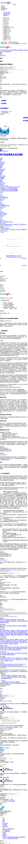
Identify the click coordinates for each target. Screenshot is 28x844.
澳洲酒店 (6, 643)
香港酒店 (2, 639)
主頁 (1, 50)
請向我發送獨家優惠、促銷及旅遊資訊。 (11, 588)
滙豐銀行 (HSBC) (11, 658)
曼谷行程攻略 (17, 653)
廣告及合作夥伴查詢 (5, 619)
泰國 (6, 831)
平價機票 (12, 630)
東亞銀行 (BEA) (20, 659)
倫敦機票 (20, 633)
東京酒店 (22, 639)
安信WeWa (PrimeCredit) (10, 659)
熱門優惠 (15, 50)
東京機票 (4, 632)
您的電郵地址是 (4, 573)
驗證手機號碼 (3, 764)
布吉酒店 (4, 640)
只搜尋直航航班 (5, 112)
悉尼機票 (25, 633)
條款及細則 (12, 801)
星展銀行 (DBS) (19, 658)
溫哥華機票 (19, 634)
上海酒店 (2, 642)
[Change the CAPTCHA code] (18, 720)
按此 (12, 762)
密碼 (1, 696)
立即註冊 (2, 703)
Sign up (6, 615)
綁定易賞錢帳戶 (3, 802)
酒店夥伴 (19, 619)
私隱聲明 (6, 139)
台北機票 (17, 630)
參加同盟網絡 (13, 619)
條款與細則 (13, 621)
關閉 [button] (3, 579)
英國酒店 (11, 643)
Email (1, 608)
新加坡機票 (25, 634)
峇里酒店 (17, 642)
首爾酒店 (17, 639)
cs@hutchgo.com (3, 454)
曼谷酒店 (12, 639)
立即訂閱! (2, 142)
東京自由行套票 (23, 647)
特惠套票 (2, 647)
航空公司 (2, 630)
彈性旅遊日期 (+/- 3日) (6, 111)
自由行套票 (10, 50)
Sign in (15, 616)
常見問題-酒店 (7, 14)
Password (2, 610)
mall (23, 50)
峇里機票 (16, 633)
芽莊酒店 (12, 642)
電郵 (1, 695)
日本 (4, 831)
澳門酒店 (15, 640)
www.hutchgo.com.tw (4, 571)
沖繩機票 (14, 632)
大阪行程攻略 (24, 653)
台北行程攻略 (3, 653)
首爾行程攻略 (10, 653)
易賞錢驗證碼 (3, 795)
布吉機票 (11, 633)
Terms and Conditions (18, 613)
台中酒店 (19, 640)
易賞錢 (26, 50)
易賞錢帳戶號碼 (3, 793)
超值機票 (7, 630)
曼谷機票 (22, 630)
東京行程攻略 (3, 654)
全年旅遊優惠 (3, 658)
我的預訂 (5, 834)
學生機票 (2, 627)
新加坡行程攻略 (11, 654)
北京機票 (6, 633)
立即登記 (2, 310)
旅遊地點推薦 (8, 647)
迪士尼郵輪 (19, 50)
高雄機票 (23, 632)
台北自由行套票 (15, 647)
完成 (1, 815)
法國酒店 (16, 643)
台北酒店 (7, 639)
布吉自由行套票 (8, 649)
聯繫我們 (6, 15)
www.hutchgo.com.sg (20, 569)
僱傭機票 (24, 625)
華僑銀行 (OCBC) (9, 660)
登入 (9, 313)
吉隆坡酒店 (22, 642)
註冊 (21, 727)
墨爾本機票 (13, 634)
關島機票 (2, 634)
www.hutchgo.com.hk (11, 569)
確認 (1, 586)
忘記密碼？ (2, 698)
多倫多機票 (3, 636)
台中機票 (18, 632)
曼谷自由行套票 (4, 648)
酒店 (6, 50)
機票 (3, 50)
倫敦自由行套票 (16, 649)
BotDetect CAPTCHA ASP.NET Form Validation (9, 723)
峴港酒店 (7, 642)
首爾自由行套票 (20, 648)
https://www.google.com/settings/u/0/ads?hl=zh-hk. (10, 387)
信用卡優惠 (19, 625)
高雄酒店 (24, 640)
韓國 (8, 831)
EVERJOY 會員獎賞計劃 (5, 51)
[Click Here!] (14, 261)
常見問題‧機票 (7, 12)
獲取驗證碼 (3, 760)
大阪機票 (9, 632)
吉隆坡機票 (7, 634)
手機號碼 (2, 755)
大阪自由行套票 (12, 648)
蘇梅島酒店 (9, 640)
